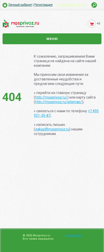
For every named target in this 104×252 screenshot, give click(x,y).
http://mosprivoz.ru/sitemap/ (58, 102)
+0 (98, 23)
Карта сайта (73, 235)
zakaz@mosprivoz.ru (52, 129)
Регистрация (43, 5)
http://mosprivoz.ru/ (51, 97)
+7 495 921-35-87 (72, 5)
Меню (52, 39)
